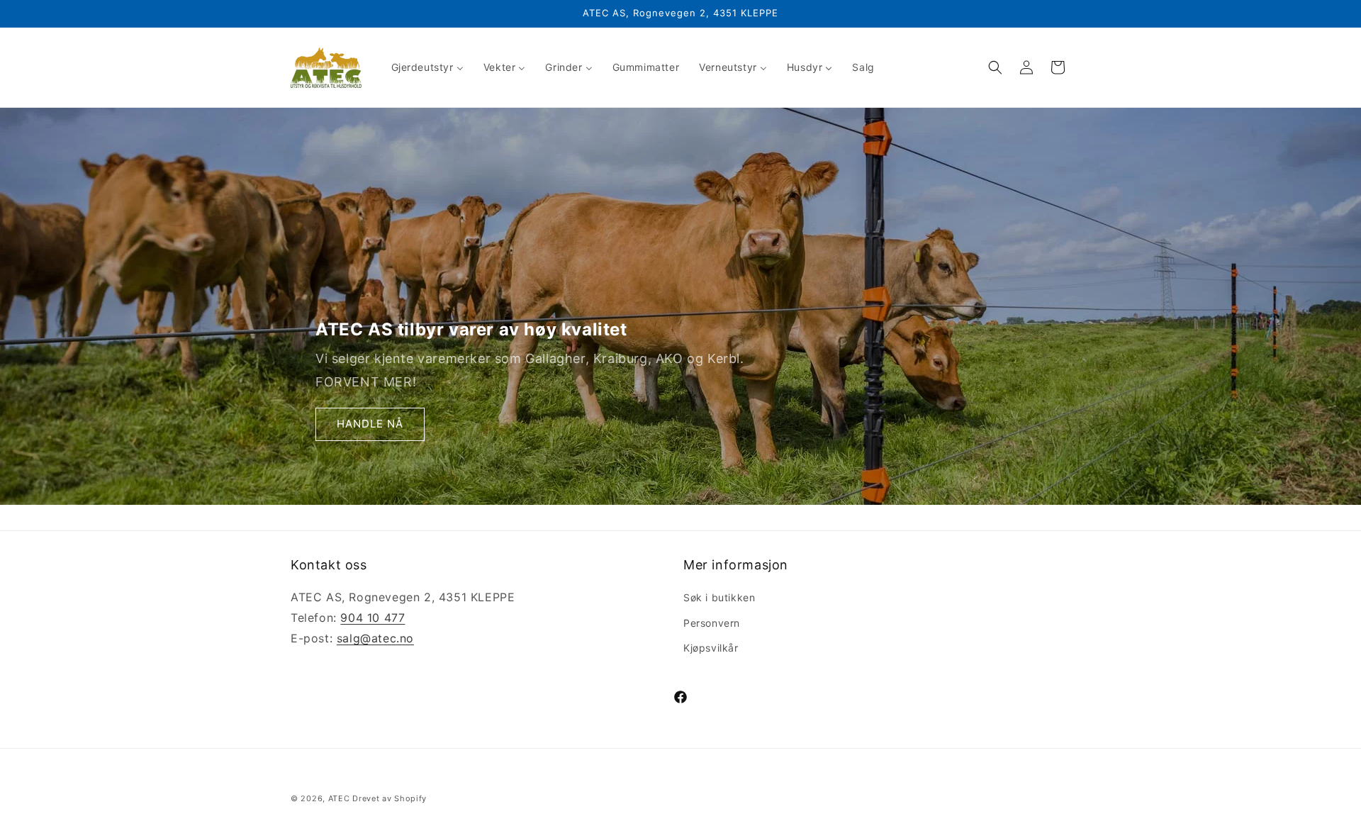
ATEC (339, 798)
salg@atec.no (375, 638)
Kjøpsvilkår (711, 648)
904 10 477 (372, 617)
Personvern (711, 623)
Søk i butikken (719, 597)
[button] (995, 67)
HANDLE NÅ (370, 424)
